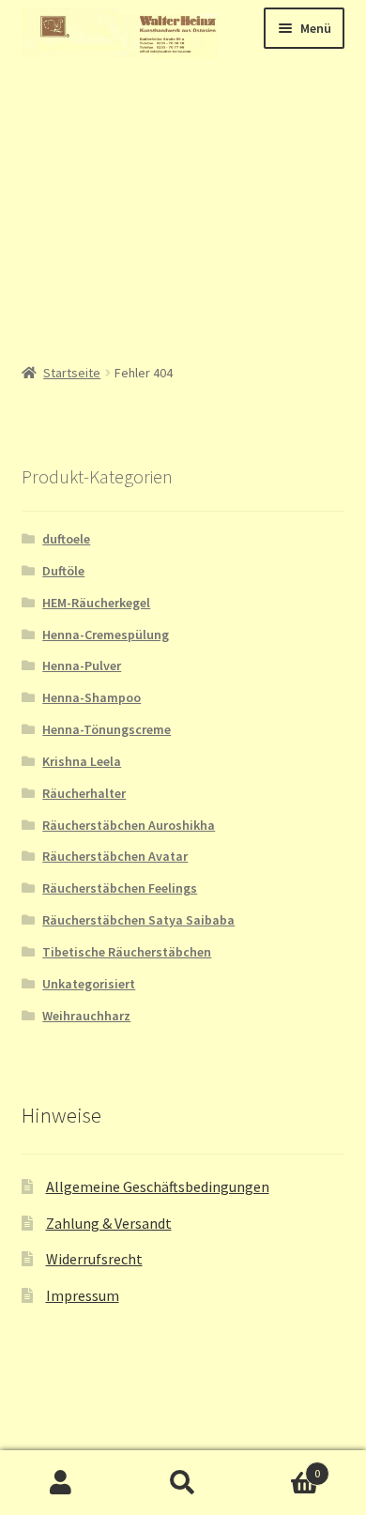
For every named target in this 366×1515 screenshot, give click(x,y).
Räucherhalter (84, 793)
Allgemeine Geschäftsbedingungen (157, 1186)
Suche (183, 1483)
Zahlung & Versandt (109, 1223)
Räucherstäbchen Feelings (119, 888)
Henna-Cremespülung (105, 634)
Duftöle (63, 570)
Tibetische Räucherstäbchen (126, 951)
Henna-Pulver (81, 665)
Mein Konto (61, 1483)
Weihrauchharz (86, 1015)
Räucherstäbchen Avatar (115, 856)
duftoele (66, 538)
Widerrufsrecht (94, 1258)
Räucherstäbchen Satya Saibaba (138, 919)
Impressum (82, 1295)
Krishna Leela (81, 761)
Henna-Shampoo (91, 697)
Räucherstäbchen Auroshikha (128, 825)
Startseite (71, 372)
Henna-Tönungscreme (106, 729)
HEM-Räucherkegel (96, 602)
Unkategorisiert (88, 983)
